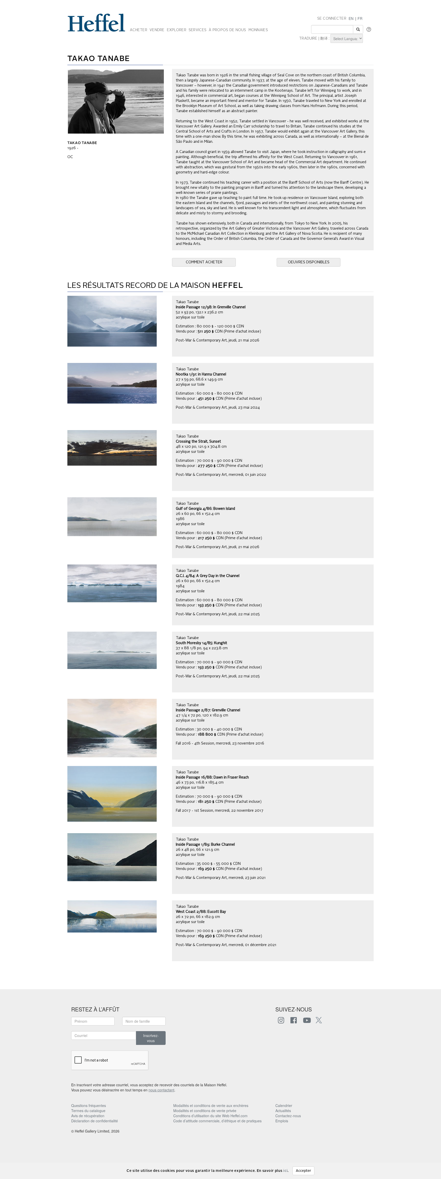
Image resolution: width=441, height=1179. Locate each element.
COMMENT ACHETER (204, 262)
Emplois (281, 1120)
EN (351, 18)
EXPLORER (176, 30)
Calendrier (283, 1105)
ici (285, 1171)
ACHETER (138, 30)
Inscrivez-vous (151, 1038)
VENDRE (157, 30)
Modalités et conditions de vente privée (204, 1110)
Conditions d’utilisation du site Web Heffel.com (210, 1115)
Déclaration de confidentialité (94, 1120)
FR (360, 18)
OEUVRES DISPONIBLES (308, 262)
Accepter (303, 1171)
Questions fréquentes (88, 1105)
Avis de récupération (87, 1115)
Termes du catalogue (88, 1110)
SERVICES (197, 30)
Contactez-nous (288, 1115)
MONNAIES (258, 30)
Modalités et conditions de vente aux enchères (210, 1105)
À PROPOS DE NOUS (227, 30)
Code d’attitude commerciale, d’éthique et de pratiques (217, 1120)
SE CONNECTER (331, 18)
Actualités (283, 1110)
